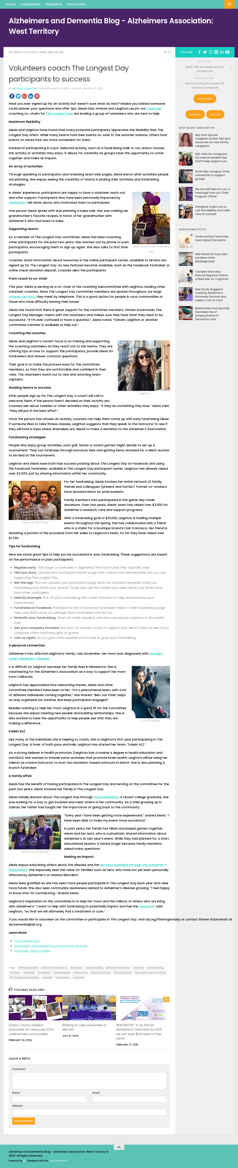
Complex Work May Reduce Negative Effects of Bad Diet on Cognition (212, 275)
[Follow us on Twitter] (205, 52)
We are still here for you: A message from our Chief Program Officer (212, 192)
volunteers (79, 977)
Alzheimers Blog (94, 967)
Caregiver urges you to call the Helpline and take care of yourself (212, 210)
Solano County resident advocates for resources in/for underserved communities (31, 1029)
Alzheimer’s (17, 202)
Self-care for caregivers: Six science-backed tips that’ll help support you (211, 157)
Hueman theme (58, 1160)
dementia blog (155, 967)
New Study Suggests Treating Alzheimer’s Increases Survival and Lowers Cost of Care (210, 294)
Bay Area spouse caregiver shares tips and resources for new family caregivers (212, 140)
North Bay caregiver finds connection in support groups (212, 175)
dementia (138, 967)
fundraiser (29, 972)
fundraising (44, 972)
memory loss (81, 972)
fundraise (15, 972)
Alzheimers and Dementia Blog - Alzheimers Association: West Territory (111, 26)
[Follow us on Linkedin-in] (222, 52)
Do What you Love (22, 52)
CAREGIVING (31, 4)
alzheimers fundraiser (118, 967)
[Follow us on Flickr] (216, 52)
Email (97, 1092)
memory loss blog (100, 972)
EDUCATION (76, 4)
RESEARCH (53, 4)
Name (16, 1092)
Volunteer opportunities (32, 951)
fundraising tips (61, 972)
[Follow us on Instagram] (210, 52)
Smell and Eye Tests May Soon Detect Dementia (212, 238)
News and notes (51, 52)
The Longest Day (59, 113)
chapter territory (22, 296)
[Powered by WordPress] (24, 1161)
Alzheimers (76, 967)
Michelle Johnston (24, 88)
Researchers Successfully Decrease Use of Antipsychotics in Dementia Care (212, 313)
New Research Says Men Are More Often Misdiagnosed (211, 257)
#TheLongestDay (28, 967)
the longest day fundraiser (24, 977)
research (146, 906)
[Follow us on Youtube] (227, 52)
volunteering (63, 977)
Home (11, 4)
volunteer (154, 108)
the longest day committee (150, 972)
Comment (19, 1069)
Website (17, 1106)
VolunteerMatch (106, 797)
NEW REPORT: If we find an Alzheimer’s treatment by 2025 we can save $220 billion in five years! (139, 1032)
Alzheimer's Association (54, 967)
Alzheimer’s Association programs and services (50, 946)
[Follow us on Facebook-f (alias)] (199, 52)
